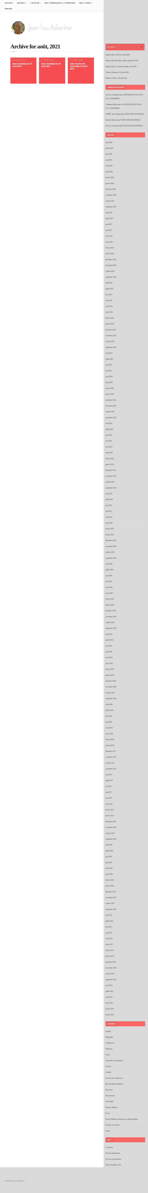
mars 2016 (109, 874)
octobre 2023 (110, 341)
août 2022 (109, 423)
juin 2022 (109, 435)
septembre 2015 (111, 909)
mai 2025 (109, 230)
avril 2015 (109, 939)
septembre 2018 (111, 698)
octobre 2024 (110, 271)
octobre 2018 (110, 693)
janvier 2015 (110, 956)
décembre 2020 (111, 540)
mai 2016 (109, 862)
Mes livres (84, 3)
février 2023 (110, 388)
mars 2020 (109, 593)
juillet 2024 (109, 289)
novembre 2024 (111, 265)
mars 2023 (109, 382)
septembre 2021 (111, 488)
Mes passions (110, 1096)
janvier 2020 (110, 605)
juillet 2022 (109, 429)
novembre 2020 (111, 546)
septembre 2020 (111, 558)
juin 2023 (109, 365)
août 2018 (109, 704)
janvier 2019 (110, 675)
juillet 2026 (109, 148)
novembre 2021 (111, 476)
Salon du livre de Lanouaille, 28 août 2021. (78, 66)
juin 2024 (109, 295)
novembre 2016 (111, 827)
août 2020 (109, 564)
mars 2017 (109, 804)
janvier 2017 (110, 816)
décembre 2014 (111, 962)
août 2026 (109, 142)
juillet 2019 (109, 640)
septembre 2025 (111, 207)
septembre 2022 (111, 418)
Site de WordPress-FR (113, 1165)
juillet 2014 (109, 991)
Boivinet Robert (111, 120)
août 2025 (109, 213)
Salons (108, 1131)
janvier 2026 (110, 183)
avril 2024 (109, 306)
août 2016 (109, 845)
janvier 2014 (110, 1015)
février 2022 (110, 459)
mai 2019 (109, 652)
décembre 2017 (111, 751)
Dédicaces (109, 1049)
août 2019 (109, 634)
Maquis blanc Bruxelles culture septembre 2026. (122, 61)
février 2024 (110, 318)
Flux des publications (113, 1153)
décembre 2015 (111, 892)
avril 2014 (109, 997)
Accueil (9, 3)
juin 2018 (109, 716)
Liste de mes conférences (114, 1078)
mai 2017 (109, 792)
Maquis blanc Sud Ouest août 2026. (118, 55)
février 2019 (110, 669)
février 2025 (110, 248)
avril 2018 (109, 728)
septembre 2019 (111, 628)
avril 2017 (109, 798)
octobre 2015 (110, 903)
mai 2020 (109, 581)
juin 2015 (109, 927)
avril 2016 (109, 868)
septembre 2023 (111, 347)
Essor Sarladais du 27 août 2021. (22, 65)
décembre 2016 (111, 821)
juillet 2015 (109, 921)
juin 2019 (109, 646)
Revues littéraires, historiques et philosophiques (122, 1119)
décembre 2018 (111, 681)
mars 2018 (109, 734)
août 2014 (109, 985)
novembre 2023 (111, 336)
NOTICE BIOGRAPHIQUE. (134, 114)
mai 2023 (109, 371)
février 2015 (110, 950)
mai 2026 (109, 160)
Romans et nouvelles (113, 1125)
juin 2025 (109, 224)
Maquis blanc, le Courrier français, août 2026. (121, 66)
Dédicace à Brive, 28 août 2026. (116, 78)
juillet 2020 (109, 570)
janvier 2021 (110, 535)
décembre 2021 (111, 470)
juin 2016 (109, 857)
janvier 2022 (110, 464)
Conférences (110, 1043)
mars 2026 (109, 172)
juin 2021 (109, 505)
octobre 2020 (110, 552)
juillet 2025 (109, 218)
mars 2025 (109, 242)
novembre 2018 (111, 687)
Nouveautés (110, 1101)
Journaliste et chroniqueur (114, 1061)
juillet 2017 (109, 780)
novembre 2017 (111, 757)
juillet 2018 (109, 710)
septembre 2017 (111, 769)
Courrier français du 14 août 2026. (117, 72)
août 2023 (109, 353)
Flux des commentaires (113, 1159)
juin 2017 (109, 786)
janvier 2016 (110, 886)
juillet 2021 (109, 499)
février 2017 (110, 810)
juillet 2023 (109, 359)
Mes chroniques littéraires (60, 3)
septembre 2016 (111, 839)
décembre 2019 (111, 611)
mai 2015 (109, 933)
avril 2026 (109, 166)
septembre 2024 (111, 277)
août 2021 (109, 494)
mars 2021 (109, 523)
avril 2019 (109, 657)
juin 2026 (109, 154)
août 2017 (109, 775)
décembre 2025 (111, 189)
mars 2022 (109, 453)
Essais (108, 1055)
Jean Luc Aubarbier (112, 95)
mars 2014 (109, 1003)
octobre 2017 (110, 763)
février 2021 (110, 529)
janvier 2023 (110, 394)
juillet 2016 (109, 851)
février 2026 (110, 177)
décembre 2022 (111, 400)
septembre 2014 (111, 980)
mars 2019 (109, 663)
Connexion (109, 1147)
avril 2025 (109, 236)
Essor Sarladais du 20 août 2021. (50, 65)
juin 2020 (109, 576)
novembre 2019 (111, 617)
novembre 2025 (111, 195)
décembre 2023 (111, 330)
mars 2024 (109, 312)
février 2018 (110, 739)
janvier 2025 (110, 254)
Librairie (108, 1072)
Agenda (20, 3)
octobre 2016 (110, 833)
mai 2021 (109, 511)
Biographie (109, 1037)
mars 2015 (109, 944)
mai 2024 (109, 300)
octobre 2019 (110, 622)
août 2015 (109, 915)
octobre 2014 (110, 974)
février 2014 (110, 1009)
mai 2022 (109, 441)
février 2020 (110, 599)
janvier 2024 (110, 324)
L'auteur (108, 1066)
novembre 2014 (111, 968)
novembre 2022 (111, 406)
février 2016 (110, 880)
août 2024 (109, 283)
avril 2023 (109, 377)
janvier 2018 (110, 745)
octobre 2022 (110, 412)
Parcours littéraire (112, 1107)
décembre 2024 (111, 259)
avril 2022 (109, 447)
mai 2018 (109, 722)
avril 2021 (109, 517)
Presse (9, 9)
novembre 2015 (111, 898)
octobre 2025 (110, 201)
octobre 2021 (110, 482)
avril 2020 (109, 587)
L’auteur (33, 3)
